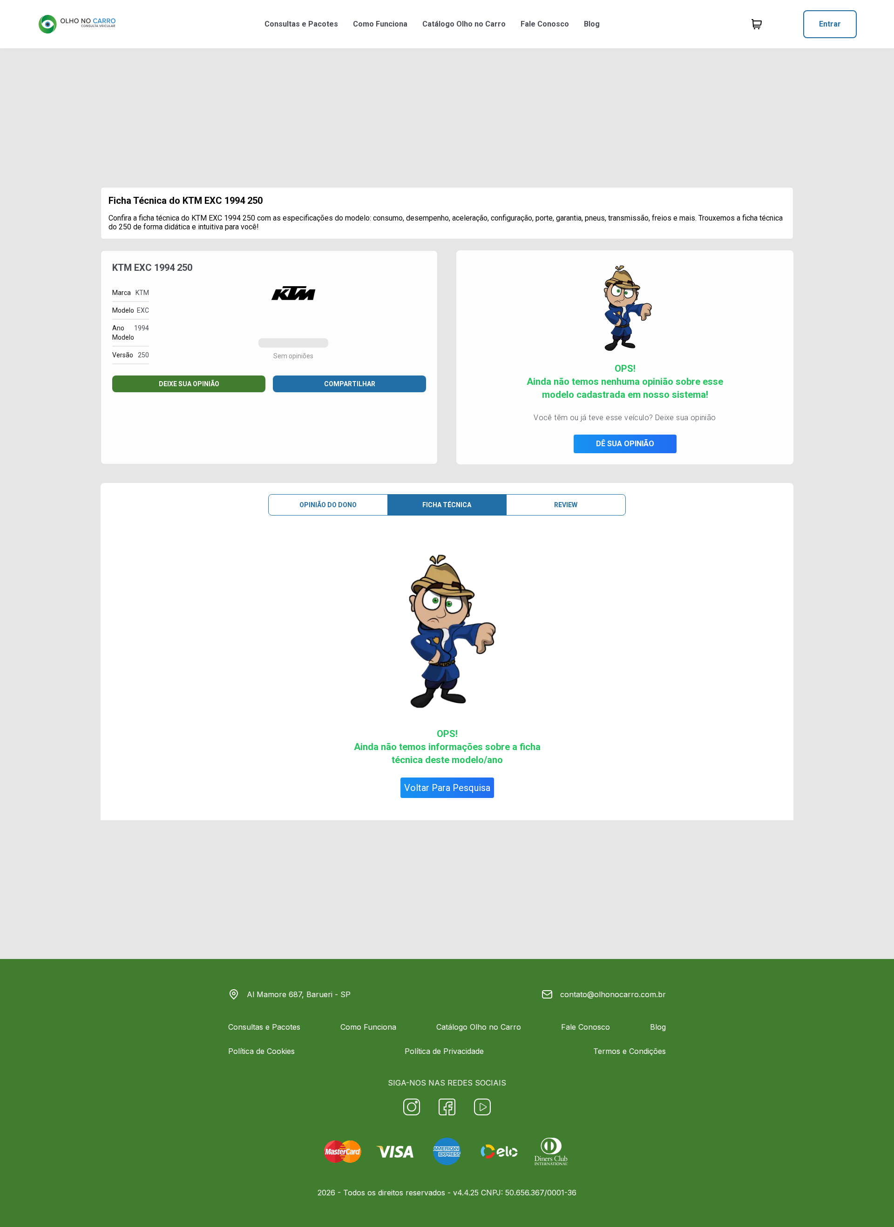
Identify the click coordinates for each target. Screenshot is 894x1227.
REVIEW (565, 505)
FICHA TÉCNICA (446, 505)
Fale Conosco (545, 24)
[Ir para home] (76, 24)
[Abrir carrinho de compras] (756, 24)
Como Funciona (380, 24)
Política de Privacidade (444, 1051)
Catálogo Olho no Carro (464, 24)
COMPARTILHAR (349, 384)
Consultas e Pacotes (301, 24)
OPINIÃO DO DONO (328, 505)
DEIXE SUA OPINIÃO (189, 384)
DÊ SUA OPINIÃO (625, 443)
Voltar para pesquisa (447, 787)
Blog (592, 24)
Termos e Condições (629, 1051)
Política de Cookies (261, 1051)
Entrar (830, 24)
